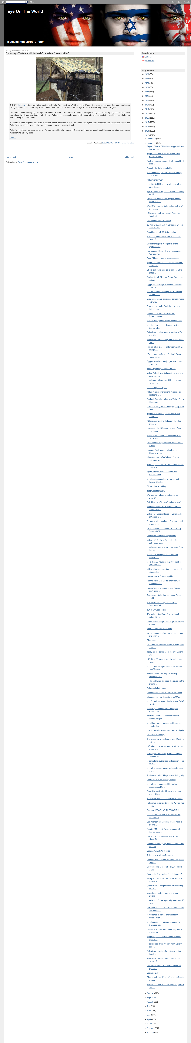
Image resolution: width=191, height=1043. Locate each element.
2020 (147, 100)
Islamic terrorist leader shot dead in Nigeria (165, 730)
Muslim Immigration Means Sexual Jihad (164, 321)
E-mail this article (128, 143)
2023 (147, 87)
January (150, 1032)
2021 (147, 96)
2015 (147, 122)
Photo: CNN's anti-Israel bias (159, 628)
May (149, 1015)
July (148, 1006)
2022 (147, 92)
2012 (147, 135)
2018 (147, 109)
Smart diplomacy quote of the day (161, 369)
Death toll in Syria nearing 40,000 (161, 780)
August (150, 1002)
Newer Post (11, 157)
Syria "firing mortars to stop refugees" (163, 258)
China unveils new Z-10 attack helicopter (164, 692)
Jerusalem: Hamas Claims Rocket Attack (164, 798)
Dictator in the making (156, 486)
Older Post (129, 157)
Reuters (21, 105)
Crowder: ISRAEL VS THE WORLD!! (163, 810)
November (151, 143)
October (150, 993)
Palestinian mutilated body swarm (161, 536)
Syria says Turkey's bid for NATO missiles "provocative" (37, 53)
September (151, 998)
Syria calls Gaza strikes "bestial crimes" (164, 874)
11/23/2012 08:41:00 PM (111, 143)
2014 (147, 126)
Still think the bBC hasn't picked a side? (164, 502)
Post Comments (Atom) (28, 162)
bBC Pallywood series (156, 610)
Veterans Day (152, 973)
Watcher (148, 57)
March (149, 1024)
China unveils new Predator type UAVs (163, 697)
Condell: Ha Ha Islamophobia (159, 168)
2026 (147, 74)
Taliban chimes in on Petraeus (160, 855)
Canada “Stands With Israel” (159, 851)
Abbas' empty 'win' (155, 180)
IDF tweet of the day (155, 735)
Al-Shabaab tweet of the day (159, 220)
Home (70, 157)
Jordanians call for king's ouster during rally (165, 775)
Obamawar (151, 640)
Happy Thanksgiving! (156, 491)
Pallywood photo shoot (156, 688)
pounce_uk (149, 61)
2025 (147, 78)
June (149, 1011)
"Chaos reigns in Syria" (157, 387)
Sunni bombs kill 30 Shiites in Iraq (161, 232)
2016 (147, 118)
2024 (147, 83)
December (151, 139)
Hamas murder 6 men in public (160, 576)
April (149, 1019)
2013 (147, 131)
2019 (147, 105)
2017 (147, 113)
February (150, 1028)
